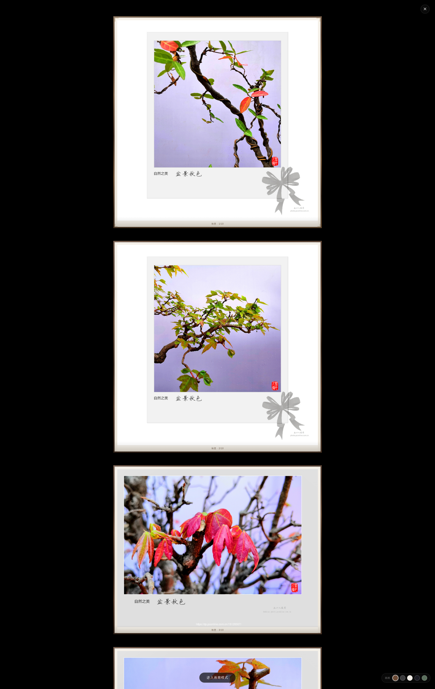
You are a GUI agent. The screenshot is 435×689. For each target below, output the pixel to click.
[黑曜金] (417, 678)
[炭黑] (402, 678)
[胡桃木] (395, 678)
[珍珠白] (410, 678)
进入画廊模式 (217, 677)
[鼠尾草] (424, 678)
